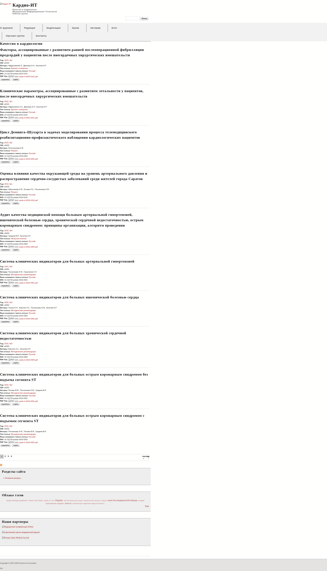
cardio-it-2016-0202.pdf (28, 442)
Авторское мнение (18, 239)
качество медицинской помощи (122, 500)
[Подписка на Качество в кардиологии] (1, 465)
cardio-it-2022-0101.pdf (28, 118)
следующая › (148, 457)
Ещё (147, 506)
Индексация (53, 28)
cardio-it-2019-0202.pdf (28, 159)
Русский (32, 71)
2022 (6, 101)
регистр (68, 503)
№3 (10, 266)
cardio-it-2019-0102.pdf (28, 200)
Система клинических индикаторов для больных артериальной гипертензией (67, 261)
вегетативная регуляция (73, 500)
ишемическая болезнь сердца (95, 500)
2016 (6, 230)
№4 (10, 230)
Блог (114, 28)
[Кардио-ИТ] (5, 4)
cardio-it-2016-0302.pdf (28, 319)
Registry (59, 500)
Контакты (41, 36)
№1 (10, 60)
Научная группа (15, 36)
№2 (10, 143)
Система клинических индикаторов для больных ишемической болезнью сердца (69, 297)
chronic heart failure (35, 500)
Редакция (29, 28)
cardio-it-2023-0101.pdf (28, 77)
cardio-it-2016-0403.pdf (28, 247)
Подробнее (6, 80)
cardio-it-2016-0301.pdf (28, 283)
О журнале (6, 28)
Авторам (95, 28)
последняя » (143, 457)
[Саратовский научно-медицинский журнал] (21, 532)
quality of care (49, 500)
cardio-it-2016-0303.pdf (28, 360)
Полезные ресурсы (13, 478)
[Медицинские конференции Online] (17, 527)
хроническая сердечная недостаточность (88, 503)
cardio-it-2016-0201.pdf (28, 401)
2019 (6, 143)
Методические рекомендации (23, 275)
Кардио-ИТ (25, 5)
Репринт (14, 151)
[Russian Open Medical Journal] (15, 538)
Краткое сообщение (19, 68)
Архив (75, 28)
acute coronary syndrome (17, 500)
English (15, 79)
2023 (6, 60)
